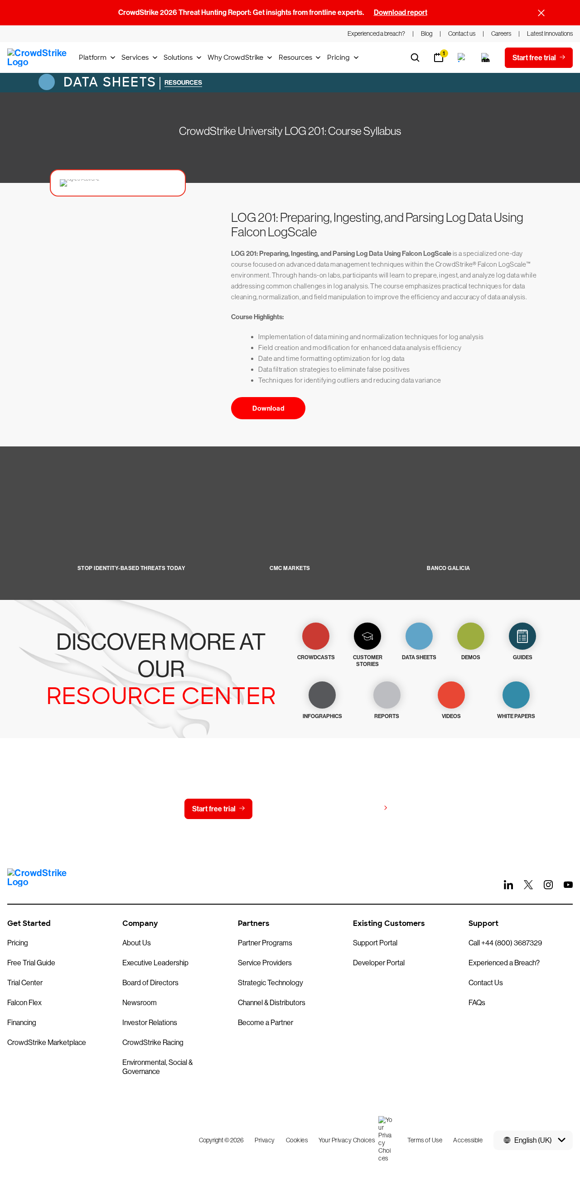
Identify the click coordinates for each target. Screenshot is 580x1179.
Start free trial (214, 809)
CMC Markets (290, 568)
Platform (92, 57)
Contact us (288, 809)
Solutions (178, 57)
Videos (451, 716)
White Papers (516, 716)
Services (135, 57)
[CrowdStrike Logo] (37, 57)
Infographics (322, 716)
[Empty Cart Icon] (485, 57)
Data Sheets (107, 82)
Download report (400, 12)
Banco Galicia (448, 568)
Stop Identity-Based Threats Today (131, 568)
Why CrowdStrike (235, 57)
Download (268, 408)
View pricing (359, 808)
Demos (470, 657)
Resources (295, 57)
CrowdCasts (316, 657)
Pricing (338, 57)
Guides (522, 657)
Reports (386, 716)
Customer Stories (367, 660)
